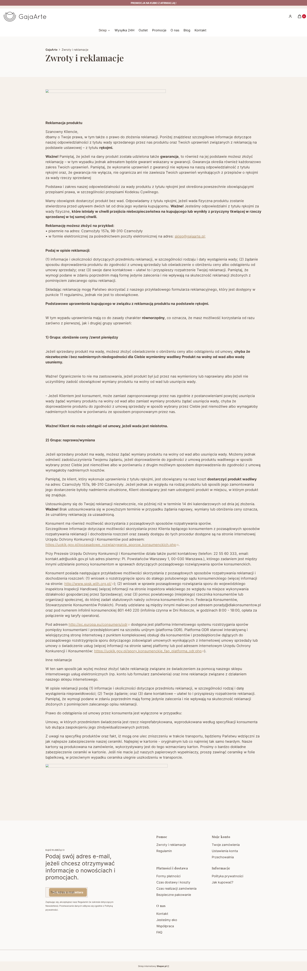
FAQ (159, 932)
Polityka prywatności (227, 876)
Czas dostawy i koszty (173, 882)
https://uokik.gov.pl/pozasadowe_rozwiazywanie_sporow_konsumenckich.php (110, 545)
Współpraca (165, 926)
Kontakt (162, 914)
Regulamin (164, 851)
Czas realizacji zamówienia (176, 888)
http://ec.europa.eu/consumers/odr (98, 624)
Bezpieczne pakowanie (173, 895)
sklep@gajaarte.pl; (190, 236)
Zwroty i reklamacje (171, 845)
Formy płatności (168, 876)
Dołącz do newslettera (68, 892)
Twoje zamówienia (226, 845)
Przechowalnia (223, 857)
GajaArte (51, 49)
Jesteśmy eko (166, 920)
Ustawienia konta (225, 851)
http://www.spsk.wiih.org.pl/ (87, 584)
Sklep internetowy (152, 966)
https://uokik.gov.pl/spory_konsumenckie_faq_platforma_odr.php (148, 651)
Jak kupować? (222, 882)
